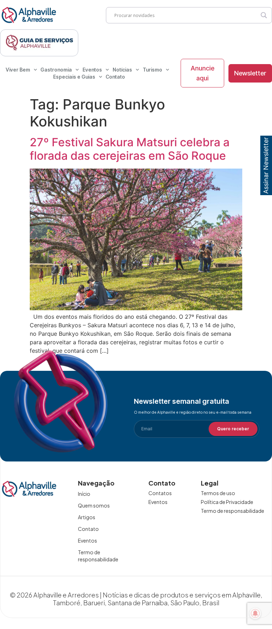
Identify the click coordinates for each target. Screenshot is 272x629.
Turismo (152, 70)
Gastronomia (56, 70)
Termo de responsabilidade (98, 555)
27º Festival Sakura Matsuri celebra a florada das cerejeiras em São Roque (130, 149)
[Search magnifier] (264, 15)
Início (84, 494)
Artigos (86, 517)
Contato (115, 77)
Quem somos (94, 505)
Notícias (122, 70)
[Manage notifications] (255, 613)
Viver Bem (18, 70)
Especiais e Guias (74, 77)
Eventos (92, 70)
